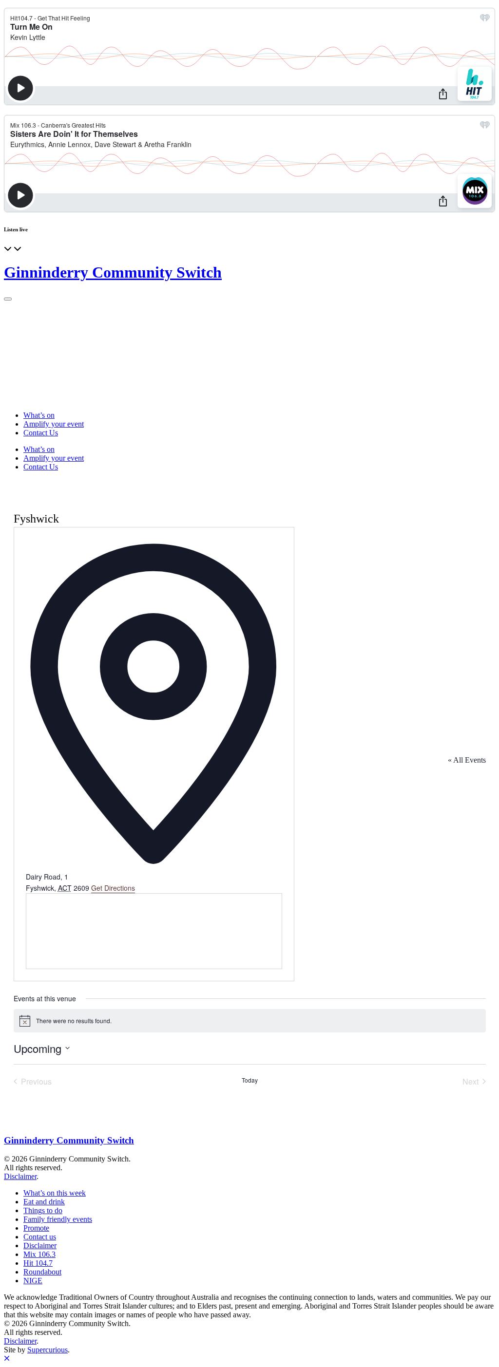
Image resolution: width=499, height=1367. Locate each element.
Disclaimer (20, 1176)
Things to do (42, 1210)
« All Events (467, 760)
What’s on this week (54, 1193)
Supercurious (47, 1350)
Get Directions (113, 888)
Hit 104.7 (38, 1263)
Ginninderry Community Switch (113, 272)
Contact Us (40, 433)
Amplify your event (53, 424)
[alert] (250, 1020)
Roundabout (42, 1272)
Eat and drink (44, 1202)
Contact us (39, 1237)
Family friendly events (57, 1219)
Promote (36, 1228)
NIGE (32, 1280)
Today (250, 1080)
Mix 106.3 (39, 1254)
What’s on (39, 415)
